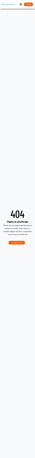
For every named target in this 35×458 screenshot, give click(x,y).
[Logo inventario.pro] (8, 4)
